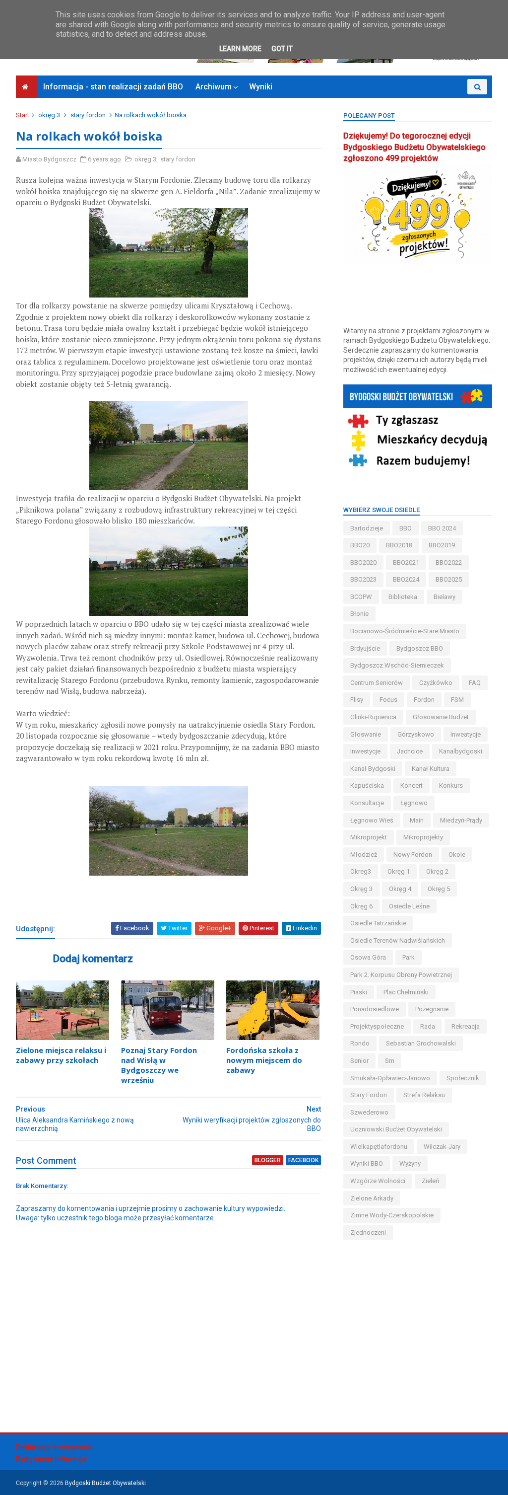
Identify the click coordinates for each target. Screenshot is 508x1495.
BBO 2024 (442, 528)
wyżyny (410, 1163)
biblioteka (402, 596)
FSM (457, 699)
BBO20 (360, 545)
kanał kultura (430, 768)
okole (456, 854)
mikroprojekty (423, 837)
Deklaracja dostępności (54, 1447)
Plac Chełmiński (406, 992)
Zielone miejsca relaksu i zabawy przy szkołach (61, 1055)
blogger (267, 1160)
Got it (282, 49)
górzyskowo (415, 734)
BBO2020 (363, 562)
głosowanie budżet (441, 717)
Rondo (360, 1043)
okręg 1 (398, 871)
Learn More (240, 49)
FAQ (475, 682)
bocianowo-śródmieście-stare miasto (404, 631)
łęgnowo (414, 803)
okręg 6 (361, 906)
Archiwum (213, 86)
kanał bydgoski (372, 768)
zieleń (430, 1181)
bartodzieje (366, 528)
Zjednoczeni (368, 1232)
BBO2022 (449, 562)
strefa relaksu (424, 1095)
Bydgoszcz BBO (419, 648)
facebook (303, 1160)
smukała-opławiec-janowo (390, 1078)
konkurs (451, 785)
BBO (405, 528)
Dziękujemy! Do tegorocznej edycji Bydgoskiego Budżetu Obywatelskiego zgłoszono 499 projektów (414, 147)
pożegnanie (431, 1009)
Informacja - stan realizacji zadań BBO (113, 86)
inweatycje (465, 734)
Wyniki (260, 86)
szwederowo (369, 1112)
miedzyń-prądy (461, 820)
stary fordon (88, 115)
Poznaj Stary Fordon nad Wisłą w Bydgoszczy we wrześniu (159, 1065)
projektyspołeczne (377, 1026)
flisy (356, 699)
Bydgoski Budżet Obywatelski (105, 1483)
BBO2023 (363, 579)
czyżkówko (435, 682)
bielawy (444, 596)
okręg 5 (439, 889)
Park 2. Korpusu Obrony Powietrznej (401, 974)
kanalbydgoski (460, 751)
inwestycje (365, 751)
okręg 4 (400, 889)
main (417, 820)
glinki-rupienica (373, 717)
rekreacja (465, 1026)
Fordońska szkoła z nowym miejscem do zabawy (264, 1060)
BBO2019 (442, 545)
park (408, 957)
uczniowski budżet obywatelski (396, 1129)
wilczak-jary (442, 1146)
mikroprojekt (368, 837)
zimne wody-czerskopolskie (392, 1215)
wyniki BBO (366, 1163)
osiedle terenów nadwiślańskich (397, 940)
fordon (424, 699)
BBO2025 (449, 579)
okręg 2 (437, 871)
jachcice (410, 751)
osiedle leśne (409, 906)
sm (389, 1060)
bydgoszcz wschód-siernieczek (397, 665)
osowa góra (368, 957)
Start (22, 115)
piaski (358, 992)
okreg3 (360, 871)
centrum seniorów (376, 682)
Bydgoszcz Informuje (51, 1459)
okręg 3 (49, 115)
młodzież (363, 854)
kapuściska (367, 785)
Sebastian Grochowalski (421, 1043)
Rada (427, 1026)
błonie (359, 613)
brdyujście (365, 648)
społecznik (462, 1078)
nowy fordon (412, 854)
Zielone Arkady (371, 1198)
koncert (411, 785)
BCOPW (361, 596)
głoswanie (365, 734)
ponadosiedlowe (374, 1009)
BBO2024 (406, 579)
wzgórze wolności (377, 1181)
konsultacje (367, 803)
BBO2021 (406, 562)
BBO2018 (399, 545)
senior (359, 1060)
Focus (388, 699)
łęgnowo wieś (371, 820)
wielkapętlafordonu (378, 1146)
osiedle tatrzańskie (378, 923)
